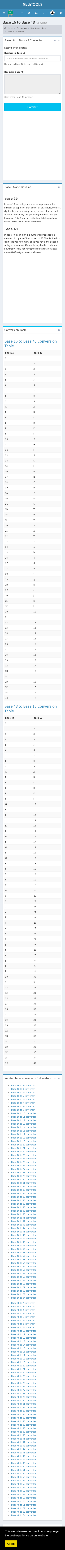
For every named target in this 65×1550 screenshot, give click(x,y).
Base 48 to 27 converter (23, 1389)
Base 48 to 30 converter (23, 1400)
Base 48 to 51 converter (23, 1470)
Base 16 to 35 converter (23, 1196)
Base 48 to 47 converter (23, 1459)
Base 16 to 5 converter (23, 1095)
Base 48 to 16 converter (23, 1351)
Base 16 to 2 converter (23, 1085)
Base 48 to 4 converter (23, 1309)
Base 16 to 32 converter (23, 1186)
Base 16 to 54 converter (23, 1262)
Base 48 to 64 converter (23, 1515)
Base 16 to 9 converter (23, 1109)
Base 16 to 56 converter (23, 1269)
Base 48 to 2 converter (23, 1302)
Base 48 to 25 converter (23, 1383)
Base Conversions (38, 28)
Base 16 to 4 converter (23, 1092)
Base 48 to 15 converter (23, 1348)
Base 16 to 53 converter (23, 1259)
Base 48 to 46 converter (23, 1456)
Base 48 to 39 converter (23, 1431)
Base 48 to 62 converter (23, 1508)
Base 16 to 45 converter (23, 1231)
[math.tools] (10, 12)
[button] (3, 13)
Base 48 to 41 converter (23, 1438)
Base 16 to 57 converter (23, 1273)
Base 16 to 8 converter (23, 1106)
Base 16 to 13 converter (23, 1123)
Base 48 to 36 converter (23, 1421)
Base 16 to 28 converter (23, 1172)
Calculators (22, 28)
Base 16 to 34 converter (23, 1193)
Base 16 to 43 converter (23, 1224)
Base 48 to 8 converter (23, 1323)
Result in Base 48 (13, 71)
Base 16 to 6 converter (23, 1099)
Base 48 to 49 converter (23, 1463)
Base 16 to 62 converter (23, 1290)
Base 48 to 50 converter (23, 1466)
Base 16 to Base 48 (16, 31)
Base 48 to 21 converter (23, 1369)
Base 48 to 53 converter (23, 1476)
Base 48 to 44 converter (23, 1449)
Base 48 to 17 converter (23, 1355)
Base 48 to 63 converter (23, 1511)
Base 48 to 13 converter (23, 1341)
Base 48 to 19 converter (23, 1362)
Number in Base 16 (14, 52)
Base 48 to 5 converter (23, 1313)
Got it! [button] (11, 1543)
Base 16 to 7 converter (23, 1102)
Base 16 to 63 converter (23, 1294)
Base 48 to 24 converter (23, 1379)
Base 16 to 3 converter (23, 1088)
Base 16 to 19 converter (23, 1141)
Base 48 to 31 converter (23, 1403)
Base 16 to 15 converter (23, 1130)
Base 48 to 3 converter (23, 1306)
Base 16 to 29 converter (23, 1175)
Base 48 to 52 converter (23, 1473)
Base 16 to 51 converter (23, 1252)
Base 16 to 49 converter (23, 1245)
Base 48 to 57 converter (23, 1490)
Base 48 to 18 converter (23, 1358)
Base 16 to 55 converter (23, 1266)
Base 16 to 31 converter (23, 1182)
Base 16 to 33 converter (23, 1189)
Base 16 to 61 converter (23, 1287)
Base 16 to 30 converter (23, 1179)
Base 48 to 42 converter (23, 1442)
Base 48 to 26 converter (23, 1386)
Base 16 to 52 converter (23, 1256)
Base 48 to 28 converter (23, 1393)
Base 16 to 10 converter (23, 1113)
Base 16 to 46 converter (23, 1235)
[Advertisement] (32, 145)
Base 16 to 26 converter (23, 1165)
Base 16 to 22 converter (23, 1151)
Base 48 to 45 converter (23, 1452)
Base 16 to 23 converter (23, 1155)
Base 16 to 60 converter (23, 1283)
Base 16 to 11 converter (23, 1116)
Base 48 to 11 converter (23, 1334)
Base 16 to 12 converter (23, 1120)
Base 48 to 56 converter (23, 1487)
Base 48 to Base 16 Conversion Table (30, 708)
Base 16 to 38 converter (23, 1207)
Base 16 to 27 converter (23, 1169)
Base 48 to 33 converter (23, 1410)
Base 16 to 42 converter (23, 1221)
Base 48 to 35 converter (23, 1417)
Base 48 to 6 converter (23, 1316)
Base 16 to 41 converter (23, 1217)
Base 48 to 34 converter (23, 1414)
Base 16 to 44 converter (23, 1228)
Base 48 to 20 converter (23, 1365)
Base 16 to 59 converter (23, 1280)
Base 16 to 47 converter (23, 1238)
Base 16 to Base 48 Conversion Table (30, 343)
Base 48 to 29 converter (23, 1396)
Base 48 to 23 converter (23, 1376)
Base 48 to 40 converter (23, 1435)
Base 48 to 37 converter (23, 1424)
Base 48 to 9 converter (23, 1327)
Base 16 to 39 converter (23, 1210)
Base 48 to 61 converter (23, 1504)
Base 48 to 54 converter (23, 1480)
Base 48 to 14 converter (23, 1344)
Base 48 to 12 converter (23, 1337)
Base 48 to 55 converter (23, 1483)
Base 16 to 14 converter (23, 1127)
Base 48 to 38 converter (23, 1428)
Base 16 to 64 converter (23, 1297)
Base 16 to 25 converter (23, 1162)
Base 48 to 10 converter (23, 1330)
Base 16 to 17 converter (23, 1134)
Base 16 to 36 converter (23, 1200)
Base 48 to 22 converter (23, 1372)
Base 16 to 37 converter (23, 1203)
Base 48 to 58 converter (23, 1494)
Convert (32, 107)
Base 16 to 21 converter (23, 1148)
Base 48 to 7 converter (23, 1320)
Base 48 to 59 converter (23, 1497)
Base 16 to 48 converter (23, 1242)
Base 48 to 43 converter (23, 1445)
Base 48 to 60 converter (23, 1501)
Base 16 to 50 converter (23, 1249)
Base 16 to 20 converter (23, 1144)
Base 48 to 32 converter (23, 1407)
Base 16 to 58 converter (23, 1276)
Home (10, 28)
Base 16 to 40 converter (23, 1214)
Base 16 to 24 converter (23, 1158)
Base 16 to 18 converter (23, 1137)
